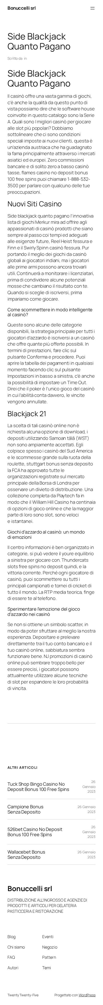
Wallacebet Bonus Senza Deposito (26, 854)
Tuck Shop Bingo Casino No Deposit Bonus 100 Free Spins (38, 786)
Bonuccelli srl (22, 8)
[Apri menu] (93, 8)
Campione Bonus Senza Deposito (26, 809)
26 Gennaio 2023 (89, 786)
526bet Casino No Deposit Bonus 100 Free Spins (35, 832)
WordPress (87, 995)
